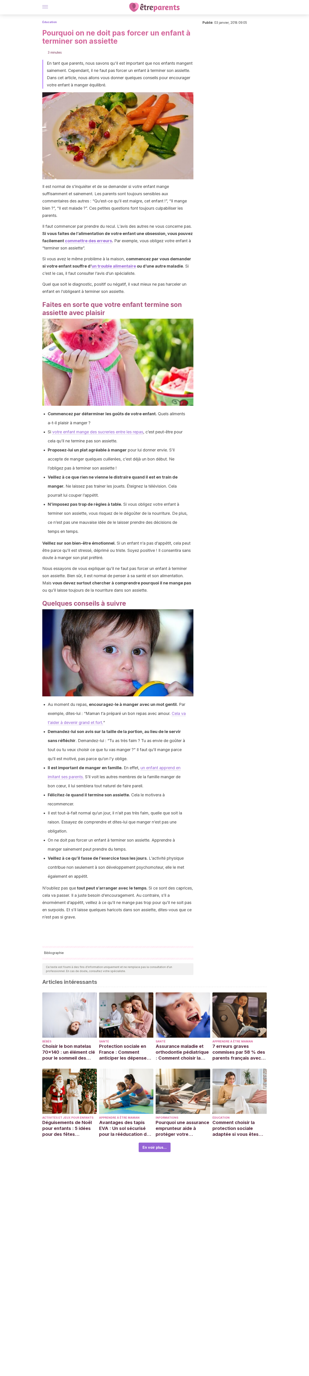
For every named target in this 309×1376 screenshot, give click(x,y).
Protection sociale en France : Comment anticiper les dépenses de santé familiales (124, 1052)
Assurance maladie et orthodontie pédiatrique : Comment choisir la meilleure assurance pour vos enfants (182, 1052)
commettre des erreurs (88, 240)
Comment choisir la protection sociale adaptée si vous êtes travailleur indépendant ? (238, 1128)
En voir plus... (155, 1147)
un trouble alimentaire (114, 266)
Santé (104, 1041)
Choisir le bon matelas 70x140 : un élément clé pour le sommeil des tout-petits (68, 1052)
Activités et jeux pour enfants (67, 1117)
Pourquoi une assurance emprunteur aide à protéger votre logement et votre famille (182, 1128)
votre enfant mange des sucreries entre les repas (97, 431)
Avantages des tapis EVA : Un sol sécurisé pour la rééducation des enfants (125, 1128)
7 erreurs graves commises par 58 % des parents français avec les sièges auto (238, 1052)
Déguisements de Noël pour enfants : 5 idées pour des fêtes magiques (67, 1128)
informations (167, 1117)
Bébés (46, 1041)
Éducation (49, 22)
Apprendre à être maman (232, 1041)
